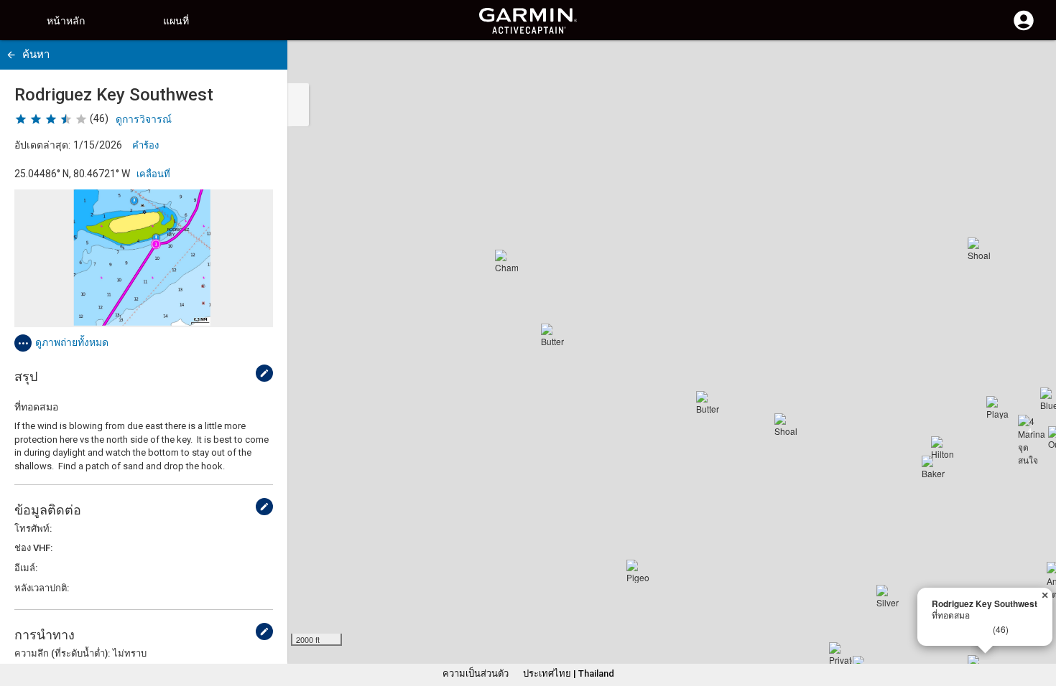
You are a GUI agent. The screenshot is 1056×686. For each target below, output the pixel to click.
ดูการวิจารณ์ (144, 119)
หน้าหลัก (66, 21)
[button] (1038, 620)
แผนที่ (176, 21)
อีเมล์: (25, 568)
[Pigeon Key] (637, 571)
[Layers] (1031, 64)
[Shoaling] (785, 424)
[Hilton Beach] (942, 447)
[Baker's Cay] (933, 467)
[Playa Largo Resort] (997, 407)
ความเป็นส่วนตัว (476, 673)
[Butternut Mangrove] (707, 402)
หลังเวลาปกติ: (41, 588)
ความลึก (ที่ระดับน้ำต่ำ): (62, 653)
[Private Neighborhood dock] (840, 653)
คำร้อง (145, 145)
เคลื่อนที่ (153, 174)
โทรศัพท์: (33, 528)
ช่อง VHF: (33, 547)
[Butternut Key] (552, 335)
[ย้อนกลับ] (11, 55)
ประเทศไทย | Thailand (568, 673)
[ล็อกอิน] (1023, 28)
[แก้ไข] (264, 373)
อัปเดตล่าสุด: (42, 145)
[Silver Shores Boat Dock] (887, 596)
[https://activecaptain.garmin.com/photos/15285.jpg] (143, 258)
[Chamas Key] (506, 261)
